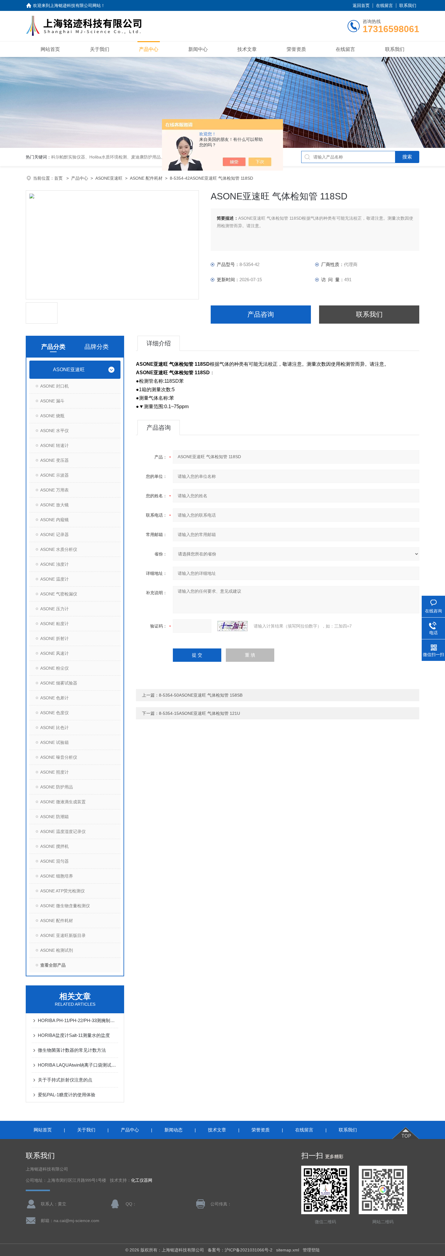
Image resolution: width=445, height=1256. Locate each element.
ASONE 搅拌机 (54, 846)
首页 (59, 178)
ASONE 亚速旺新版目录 (63, 935)
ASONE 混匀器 (54, 861)
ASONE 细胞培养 (56, 876)
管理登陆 (311, 1250)
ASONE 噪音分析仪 (58, 757)
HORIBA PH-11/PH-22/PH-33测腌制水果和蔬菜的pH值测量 (78, 1020)
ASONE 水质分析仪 (58, 549)
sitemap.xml (287, 1250)
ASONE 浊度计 (54, 564)
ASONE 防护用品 (56, 787)
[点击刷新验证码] (232, 626)
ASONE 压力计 (54, 608)
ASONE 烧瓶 (52, 415)
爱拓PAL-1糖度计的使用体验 (66, 1094)
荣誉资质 (296, 49)
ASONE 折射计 (54, 638)
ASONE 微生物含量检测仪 (65, 905)
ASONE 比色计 (54, 727)
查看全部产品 (53, 965)
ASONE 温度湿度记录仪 (63, 831)
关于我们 (99, 49)
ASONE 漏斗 (52, 400)
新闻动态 (173, 1129)
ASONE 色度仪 (54, 712)
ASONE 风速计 (54, 653)
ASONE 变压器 (54, 460)
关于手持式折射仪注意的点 (65, 1079)
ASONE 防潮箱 (54, 816)
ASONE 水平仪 (54, 430)
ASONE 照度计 (54, 772)
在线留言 (384, 5)
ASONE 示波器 (54, 475)
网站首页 (50, 49)
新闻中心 (198, 49)
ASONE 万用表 (54, 490)
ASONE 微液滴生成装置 (63, 801)
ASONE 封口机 (54, 386)
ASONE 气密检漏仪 (58, 593)
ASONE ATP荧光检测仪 (62, 890)
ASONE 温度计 (54, 579)
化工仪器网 (141, 1180)
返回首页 (361, 5)
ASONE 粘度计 (54, 623)
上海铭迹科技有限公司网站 (75, 5)
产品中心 (148, 49)
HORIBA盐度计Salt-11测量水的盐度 (74, 1035)
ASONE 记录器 (54, 534)
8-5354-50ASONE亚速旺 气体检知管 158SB (200, 695)
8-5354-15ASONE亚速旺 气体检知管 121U (199, 713)
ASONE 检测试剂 (56, 950)
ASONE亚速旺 (109, 178)
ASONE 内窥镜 (54, 519)
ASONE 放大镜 (54, 504)
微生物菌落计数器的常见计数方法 (72, 1050)
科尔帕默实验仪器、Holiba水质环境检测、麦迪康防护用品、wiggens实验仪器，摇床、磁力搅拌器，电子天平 (154, 157)
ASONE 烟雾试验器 (58, 683)
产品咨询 (260, 314)
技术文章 (247, 49)
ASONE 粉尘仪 (54, 668)
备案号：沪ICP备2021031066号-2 (240, 1250)
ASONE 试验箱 (54, 742)
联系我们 (407, 5)
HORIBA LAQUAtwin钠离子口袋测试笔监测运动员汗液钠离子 (78, 1065)
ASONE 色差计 (54, 697)
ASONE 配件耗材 (146, 178)
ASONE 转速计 (54, 445)
